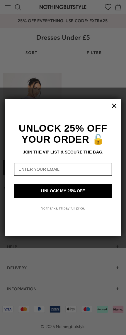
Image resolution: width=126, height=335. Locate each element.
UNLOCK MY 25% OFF (63, 191)
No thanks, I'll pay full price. (63, 208)
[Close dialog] (114, 105)
